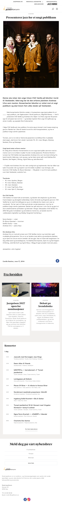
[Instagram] (28, 500)
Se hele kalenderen (31, 429)
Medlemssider (39, 4)
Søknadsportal (51, 1)
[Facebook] (25, 500)
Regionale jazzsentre (33, 1)
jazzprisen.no (18, 1)
